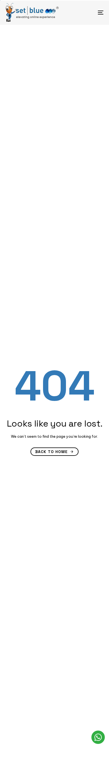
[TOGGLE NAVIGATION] (87, 12)
